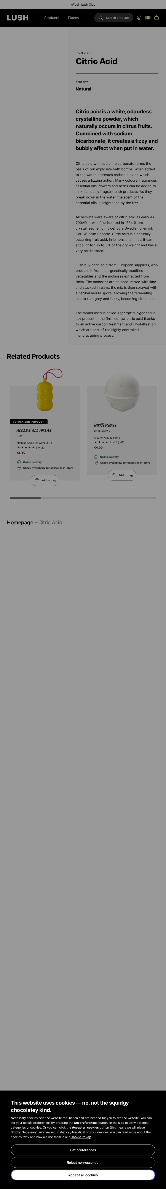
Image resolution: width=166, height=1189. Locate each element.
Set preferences (83, 1150)
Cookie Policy (80, 1137)
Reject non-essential (83, 1162)
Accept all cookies (83, 1175)
